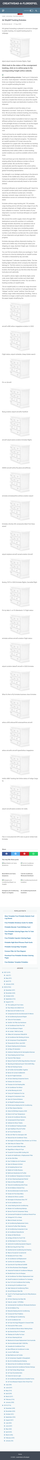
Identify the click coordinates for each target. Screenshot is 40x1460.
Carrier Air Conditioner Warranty (17, 1117)
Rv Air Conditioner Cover (15, 1202)
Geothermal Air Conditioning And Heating (19, 1250)
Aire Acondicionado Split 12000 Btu (18, 1343)
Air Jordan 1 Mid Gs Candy (15, 1031)
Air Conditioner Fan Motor (15, 1087)
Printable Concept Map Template (16, 947)
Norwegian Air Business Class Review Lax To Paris (22, 1140)
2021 (7, 972)
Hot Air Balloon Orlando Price (16, 1188)
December (10, 990)
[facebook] (6, 854)
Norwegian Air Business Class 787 (17, 1199)
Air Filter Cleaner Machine (15, 1108)
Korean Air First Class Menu (16, 1193)
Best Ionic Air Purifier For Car (16, 1010)
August (9, 1002)
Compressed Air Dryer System (16, 1120)
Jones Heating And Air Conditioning (18, 1205)
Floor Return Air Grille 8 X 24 (16, 1008)
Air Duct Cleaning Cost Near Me (17, 1299)
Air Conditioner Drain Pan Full (16, 1025)
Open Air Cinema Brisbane (15, 1099)
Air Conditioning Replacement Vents (18, 1223)
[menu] (3, 11)
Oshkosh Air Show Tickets (15, 1123)
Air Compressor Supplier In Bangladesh (19, 1358)
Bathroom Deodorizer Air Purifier (17, 1173)
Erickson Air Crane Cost (14, 1081)
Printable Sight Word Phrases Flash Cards (19, 942)
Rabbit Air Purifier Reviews (15, 1170)
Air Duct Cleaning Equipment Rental (18, 1179)
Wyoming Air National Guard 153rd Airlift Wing (21, 1064)
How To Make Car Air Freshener (17, 1161)
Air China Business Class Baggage (17, 1267)
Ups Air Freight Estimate (14, 1075)
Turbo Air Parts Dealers (14, 1019)
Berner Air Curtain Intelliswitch (16, 1072)
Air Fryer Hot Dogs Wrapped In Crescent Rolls (20, 1322)
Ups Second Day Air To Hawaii (16, 1331)
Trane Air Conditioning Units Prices (17, 1185)
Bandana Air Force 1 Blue (15, 1255)
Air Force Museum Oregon (15, 1028)
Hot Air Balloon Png (13, 1308)
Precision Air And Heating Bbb (16, 1084)
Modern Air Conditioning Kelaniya (17, 1208)
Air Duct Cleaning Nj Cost (15, 1337)
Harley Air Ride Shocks (14, 1235)
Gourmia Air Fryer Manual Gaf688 (17, 1264)
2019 (7, 1405)
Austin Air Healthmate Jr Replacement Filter (20, 1155)
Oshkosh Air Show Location (16, 1196)
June (9, 1387)
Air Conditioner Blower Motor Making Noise (20, 1328)
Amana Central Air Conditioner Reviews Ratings (21, 1367)
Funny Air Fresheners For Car (16, 1093)
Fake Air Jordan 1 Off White (15, 1302)
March (9, 1396)
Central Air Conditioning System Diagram (19, 1244)
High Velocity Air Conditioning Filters (18, 1288)
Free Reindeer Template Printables (16, 962)
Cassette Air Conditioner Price (16, 1346)
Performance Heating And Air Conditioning (20, 1105)
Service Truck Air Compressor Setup (18, 1211)
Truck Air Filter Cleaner (14, 1058)
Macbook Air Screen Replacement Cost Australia (21, 1340)
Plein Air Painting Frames (15, 1067)
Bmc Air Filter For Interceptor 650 (17, 1134)
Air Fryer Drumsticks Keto (15, 1373)
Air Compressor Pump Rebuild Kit (17, 1040)
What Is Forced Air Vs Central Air (17, 1253)
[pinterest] (24, 854)
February (10, 1399)
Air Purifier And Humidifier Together (18, 1070)
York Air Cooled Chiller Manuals (16, 1146)
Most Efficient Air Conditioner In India (18, 1349)
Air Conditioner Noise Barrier (16, 1232)
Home (20, 1454)
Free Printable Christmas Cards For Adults (19, 923)
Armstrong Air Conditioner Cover (17, 1285)
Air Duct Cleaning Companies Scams (18, 1078)
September (10, 999)
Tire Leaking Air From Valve (15, 1005)
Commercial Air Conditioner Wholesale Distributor (22, 1305)
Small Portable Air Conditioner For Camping (20, 1279)
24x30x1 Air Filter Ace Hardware (17, 1022)
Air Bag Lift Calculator (14, 1049)
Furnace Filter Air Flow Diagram (15, 951)
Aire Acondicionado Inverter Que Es (18, 1191)
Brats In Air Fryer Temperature (16, 1114)
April (8, 981)
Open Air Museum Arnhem (15, 1164)
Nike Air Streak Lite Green (15, 1220)
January (10, 984)
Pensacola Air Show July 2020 (16, 1043)
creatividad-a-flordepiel (20, 3)
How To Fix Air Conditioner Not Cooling (19, 1282)
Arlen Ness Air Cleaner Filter (15, 1143)
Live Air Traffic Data (13, 1352)
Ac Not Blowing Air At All (15, 1090)
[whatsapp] (33, 854)
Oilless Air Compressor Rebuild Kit (17, 1034)
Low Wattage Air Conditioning (16, 1317)
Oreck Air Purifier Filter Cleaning (17, 1226)
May (9, 978)
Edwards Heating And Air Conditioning (19, 1311)
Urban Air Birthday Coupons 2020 (17, 1111)
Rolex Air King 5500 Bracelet (16, 1182)
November (10, 993)
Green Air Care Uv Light (14, 1376)
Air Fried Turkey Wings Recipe (16, 1370)
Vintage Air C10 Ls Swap (15, 1217)
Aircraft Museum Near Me (15, 1291)
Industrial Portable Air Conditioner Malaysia (20, 1270)
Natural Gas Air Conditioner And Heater (19, 1364)
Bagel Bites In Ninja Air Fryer (16, 1149)
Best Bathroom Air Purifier (15, 1355)
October (10, 996)
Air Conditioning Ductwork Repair (17, 1016)
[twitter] (15, 854)
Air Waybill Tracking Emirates (16, 1102)
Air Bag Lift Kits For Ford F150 (16, 1238)
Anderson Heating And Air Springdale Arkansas (21, 1052)
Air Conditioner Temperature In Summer (19, 1176)
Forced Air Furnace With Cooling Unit (18, 1152)
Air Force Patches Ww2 (14, 1131)
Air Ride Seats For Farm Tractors (17, 1241)
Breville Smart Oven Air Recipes (16, 1273)
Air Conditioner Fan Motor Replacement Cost (20, 1276)
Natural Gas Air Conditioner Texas (17, 1137)
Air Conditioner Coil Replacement (17, 1258)
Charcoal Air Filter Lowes (15, 1325)
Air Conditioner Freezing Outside (17, 1126)
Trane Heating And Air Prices (16, 1055)
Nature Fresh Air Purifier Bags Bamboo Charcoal (21, 1061)
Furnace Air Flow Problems (15, 1314)
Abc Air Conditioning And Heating (17, 1361)
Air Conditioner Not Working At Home (18, 1037)
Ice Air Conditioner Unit (14, 1319)
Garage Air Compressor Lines (16, 1096)
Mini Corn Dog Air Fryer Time (16, 1247)
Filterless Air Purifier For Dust (16, 1334)
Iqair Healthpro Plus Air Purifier (16, 1129)
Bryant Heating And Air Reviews (17, 1046)
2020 (7, 987)
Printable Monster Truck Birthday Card (17, 927)
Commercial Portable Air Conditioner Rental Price (22, 1214)
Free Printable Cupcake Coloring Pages (18, 938)
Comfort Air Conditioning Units (16, 1261)
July (8, 975)
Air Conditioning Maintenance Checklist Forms (21, 1379)
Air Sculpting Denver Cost (15, 1167)
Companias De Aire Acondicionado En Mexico (21, 1013)
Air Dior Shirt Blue (13, 1158)
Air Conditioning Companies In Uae (18, 1229)
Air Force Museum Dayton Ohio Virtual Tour (20, 1381)
